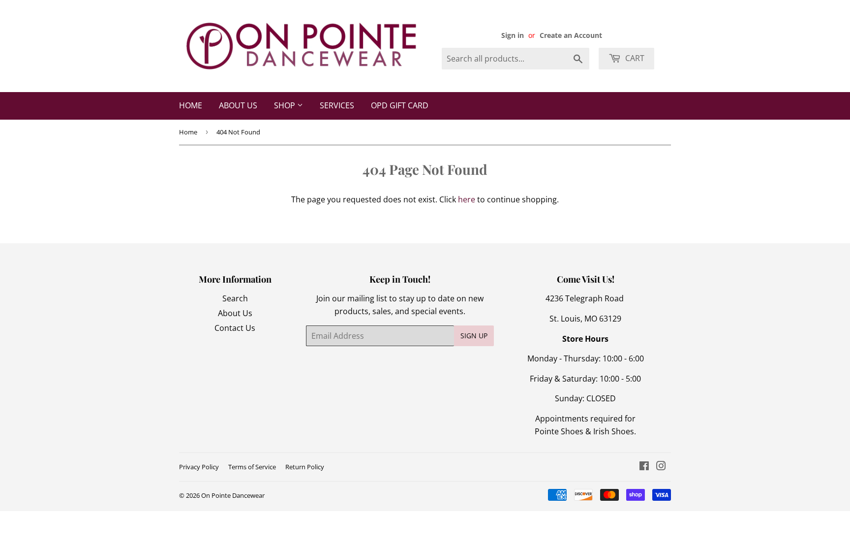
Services (337, 105)
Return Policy (304, 466)
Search (235, 298)
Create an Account (571, 35)
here (466, 199)
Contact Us (234, 328)
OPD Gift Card (399, 105)
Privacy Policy (199, 466)
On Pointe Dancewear (233, 495)
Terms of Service (252, 466)
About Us (238, 105)
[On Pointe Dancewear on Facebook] (644, 466)
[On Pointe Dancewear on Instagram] (661, 466)
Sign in (512, 35)
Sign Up (473, 335)
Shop (285, 105)
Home (190, 105)
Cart (633, 58)
